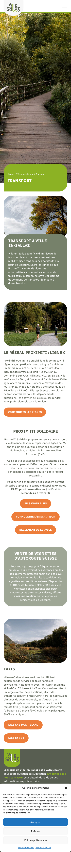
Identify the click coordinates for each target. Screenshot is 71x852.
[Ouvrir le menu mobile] (64, 6)
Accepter (35, 822)
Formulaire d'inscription (35, 516)
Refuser (35, 831)
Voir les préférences (35, 840)
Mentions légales (26, 847)
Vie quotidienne (25, 174)
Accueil (11, 174)
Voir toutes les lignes (25, 412)
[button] (66, 788)
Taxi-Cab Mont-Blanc (23, 724)
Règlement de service (35, 529)
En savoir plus (35, 503)
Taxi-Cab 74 (16, 738)
